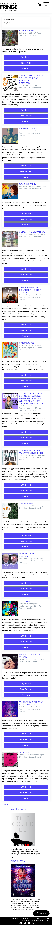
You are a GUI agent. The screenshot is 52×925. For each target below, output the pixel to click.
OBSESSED (25, 752)
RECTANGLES (26, 343)
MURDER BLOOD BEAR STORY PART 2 (31, 703)
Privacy (48, 918)
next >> (5, 804)
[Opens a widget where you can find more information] (41, 913)
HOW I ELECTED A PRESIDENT (28, 554)
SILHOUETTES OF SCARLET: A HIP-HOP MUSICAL (30, 290)
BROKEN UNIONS (28, 128)
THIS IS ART (25, 601)
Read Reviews (26, 63)
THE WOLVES (26, 503)
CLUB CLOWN (18, 861)
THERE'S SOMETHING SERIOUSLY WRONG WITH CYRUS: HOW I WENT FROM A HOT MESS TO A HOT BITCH (31, 398)
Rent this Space (18, 809)
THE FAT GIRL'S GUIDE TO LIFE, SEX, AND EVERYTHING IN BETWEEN (31, 79)
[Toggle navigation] (46, 4)
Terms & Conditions (20, 918)
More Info (26, 68)
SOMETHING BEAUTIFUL (32, 232)
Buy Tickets (26, 57)
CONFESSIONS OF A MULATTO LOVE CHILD (31, 451)
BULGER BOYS (27, 30)
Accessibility (37, 918)
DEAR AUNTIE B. (27, 184)
